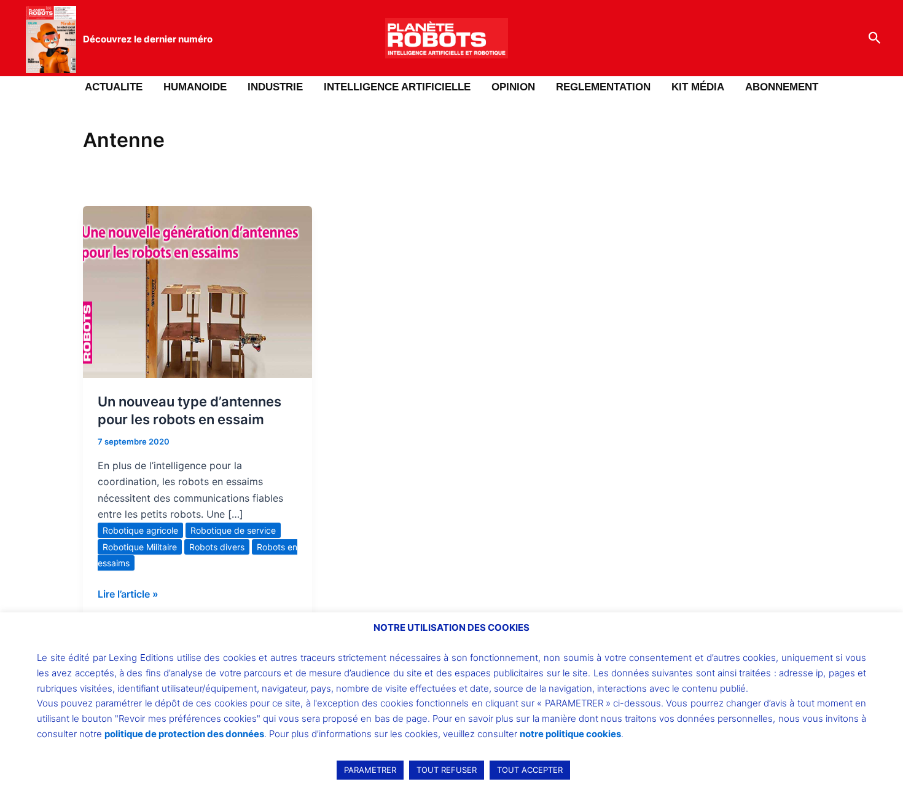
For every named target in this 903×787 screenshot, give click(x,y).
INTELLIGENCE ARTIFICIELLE (397, 87)
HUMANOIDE (195, 87)
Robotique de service (233, 530)
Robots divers (216, 547)
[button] (875, 38)
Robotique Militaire (140, 547)
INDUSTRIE (275, 87)
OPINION (513, 87)
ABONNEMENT (781, 87)
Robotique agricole (140, 530)
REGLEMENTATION (603, 87)
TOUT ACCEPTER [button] (530, 770)
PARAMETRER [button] (370, 770)
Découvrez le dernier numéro (148, 39)
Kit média (697, 87)
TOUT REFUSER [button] (446, 770)
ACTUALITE (114, 87)
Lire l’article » (128, 593)
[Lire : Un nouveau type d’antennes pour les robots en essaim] (197, 291)
